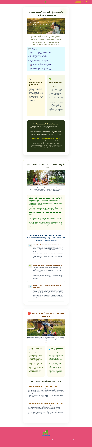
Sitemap (13, 2)
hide (32, 48)
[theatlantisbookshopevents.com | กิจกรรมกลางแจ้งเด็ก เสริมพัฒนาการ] (46, 2)
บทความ (9, 2)
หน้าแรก (6, 2)
